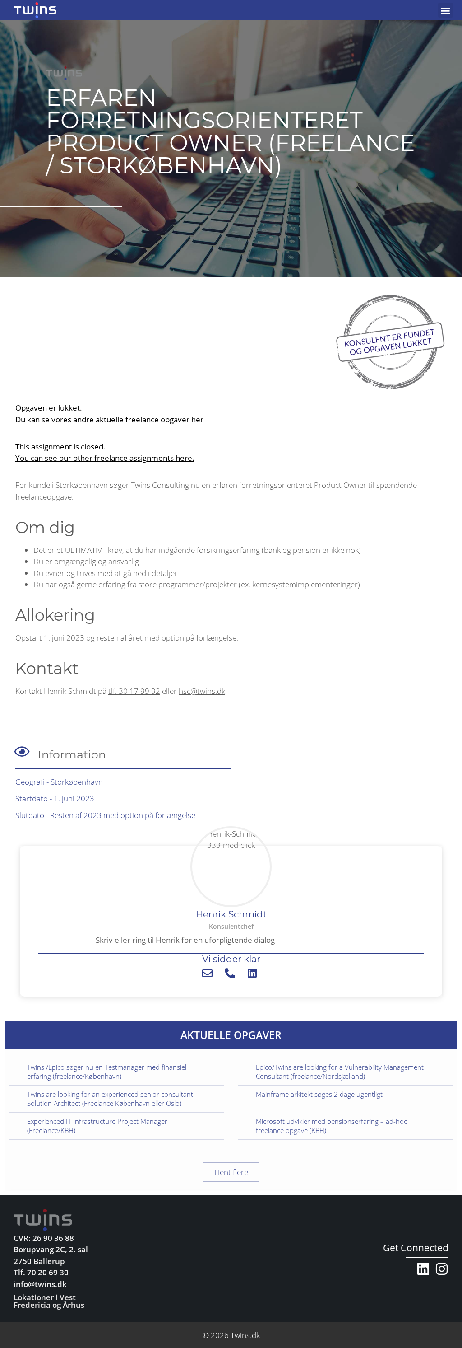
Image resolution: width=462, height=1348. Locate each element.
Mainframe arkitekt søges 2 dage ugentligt (319, 1094)
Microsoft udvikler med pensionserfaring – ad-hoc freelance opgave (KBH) (331, 1126)
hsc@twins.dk (202, 691)
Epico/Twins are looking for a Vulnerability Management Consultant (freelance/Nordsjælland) (340, 1071)
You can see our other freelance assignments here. (104, 458)
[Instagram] (441, 1269)
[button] (445, 10)
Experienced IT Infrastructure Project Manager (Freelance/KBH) (97, 1126)
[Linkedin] (423, 1269)
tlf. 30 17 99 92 (134, 691)
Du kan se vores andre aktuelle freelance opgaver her (109, 419)
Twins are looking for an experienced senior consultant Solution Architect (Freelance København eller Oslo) (110, 1099)
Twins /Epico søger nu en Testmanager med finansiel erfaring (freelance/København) (106, 1071)
